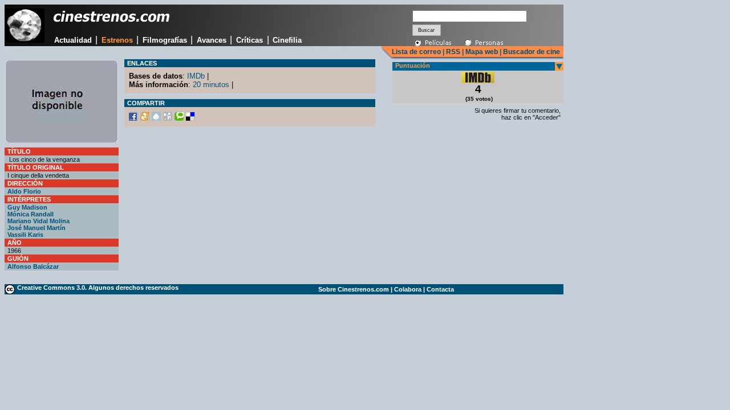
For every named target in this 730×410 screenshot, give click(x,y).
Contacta (440, 289)
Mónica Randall (30, 214)
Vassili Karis (25, 234)
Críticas (249, 40)
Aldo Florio (24, 191)
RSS (453, 52)
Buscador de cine (530, 52)
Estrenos (117, 40)
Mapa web (481, 52)
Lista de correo (416, 52)
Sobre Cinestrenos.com (353, 289)
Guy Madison (27, 207)
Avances (211, 40)
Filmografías (165, 40)
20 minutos (211, 84)
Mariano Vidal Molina (38, 221)
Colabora (407, 289)
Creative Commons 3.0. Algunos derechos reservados (98, 287)
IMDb (196, 76)
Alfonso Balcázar (33, 266)
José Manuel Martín (36, 227)
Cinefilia (287, 40)
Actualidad (73, 40)
